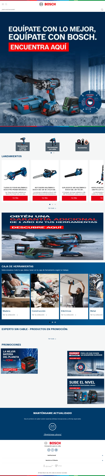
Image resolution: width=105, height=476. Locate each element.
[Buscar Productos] (102, 9)
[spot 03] (82, 144)
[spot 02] (52, 144)
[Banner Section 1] (52, 236)
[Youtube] (56, 450)
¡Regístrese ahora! (53, 435)
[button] (48, 120)
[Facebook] (52, 450)
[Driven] (48, 466)
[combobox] (52, 10)
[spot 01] (23, 144)
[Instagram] (48, 450)
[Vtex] (58, 466)
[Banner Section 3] (19, 361)
